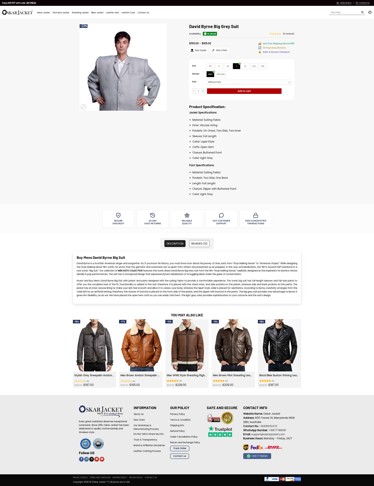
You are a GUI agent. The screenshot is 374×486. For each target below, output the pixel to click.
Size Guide (200, 50)
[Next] (301, 354)
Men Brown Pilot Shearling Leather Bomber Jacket (233, 375)
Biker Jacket (97, 12)
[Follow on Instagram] (86, 459)
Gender (195, 74)
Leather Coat (128, 12)
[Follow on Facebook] (81, 459)
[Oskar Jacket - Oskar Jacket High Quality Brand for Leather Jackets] (17, 12)
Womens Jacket (61, 12)
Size (194, 66)
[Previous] (73, 354)
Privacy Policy (80, 477)
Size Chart (221, 50)
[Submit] (362, 12)
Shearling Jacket (80, 12)
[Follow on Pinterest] (96, 459)
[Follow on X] (91, 459)
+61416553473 (268, 426)
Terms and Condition (100, 477)
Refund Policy (136, 477)
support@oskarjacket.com (268, 434)
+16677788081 (277, 430)
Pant (194, 82)
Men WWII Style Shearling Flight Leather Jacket (186, 375)
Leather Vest (112, 12)
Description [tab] (175, 243)
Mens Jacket (43, 12)
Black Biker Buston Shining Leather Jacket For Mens (279, 375)
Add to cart (244, 91)
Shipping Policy (119, 477)
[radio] (210, 66)
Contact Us (143, 12)
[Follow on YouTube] (102, 459)
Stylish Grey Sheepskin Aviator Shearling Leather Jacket (94, 375)
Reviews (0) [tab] (199, 243)
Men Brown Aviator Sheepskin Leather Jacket (140, 375)
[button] (370, 12)
